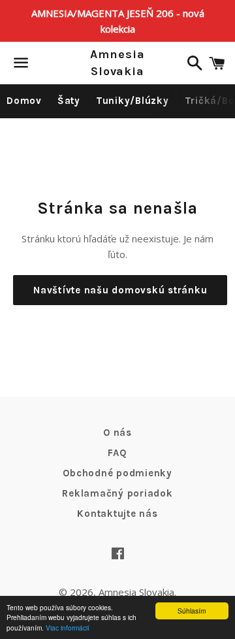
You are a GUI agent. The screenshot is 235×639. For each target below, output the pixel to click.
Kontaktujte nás (117, 513)
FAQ (117, 453)
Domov (24, 100)
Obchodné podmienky (117, 473)
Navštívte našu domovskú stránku (120, 290)
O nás (117, 432)
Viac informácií (67, 627)
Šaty (68, 100)
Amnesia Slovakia (117, 62)
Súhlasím (192, 610)
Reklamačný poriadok (117, 493)
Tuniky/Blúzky (132, 100)
